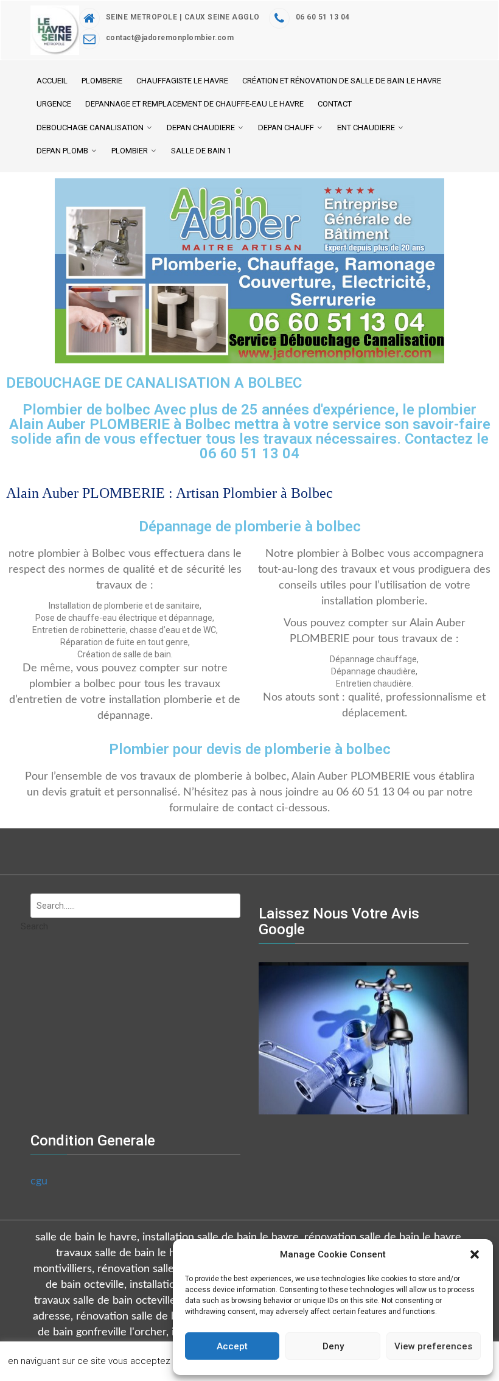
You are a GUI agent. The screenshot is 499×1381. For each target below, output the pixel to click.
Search (34, 926)
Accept (232, 1346)
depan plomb (62, 150)
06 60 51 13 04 (323, 17)
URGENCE (54, 103)
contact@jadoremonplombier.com (170, 37)
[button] (475, 1254)
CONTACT (335, 103)
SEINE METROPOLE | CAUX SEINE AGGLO (183, 17)
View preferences (433, 1346)
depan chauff (286, 127)
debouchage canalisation (90, 127)
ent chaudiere (366, 127)
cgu (38, 1181)
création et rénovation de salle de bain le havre (341, 80)
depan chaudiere (201, 127)
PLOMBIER (129, 150)
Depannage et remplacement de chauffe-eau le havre (194, 103)
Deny (333, 1346)
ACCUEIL (52, 80)
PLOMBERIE (102, 80)
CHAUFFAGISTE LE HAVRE (182, 80)
